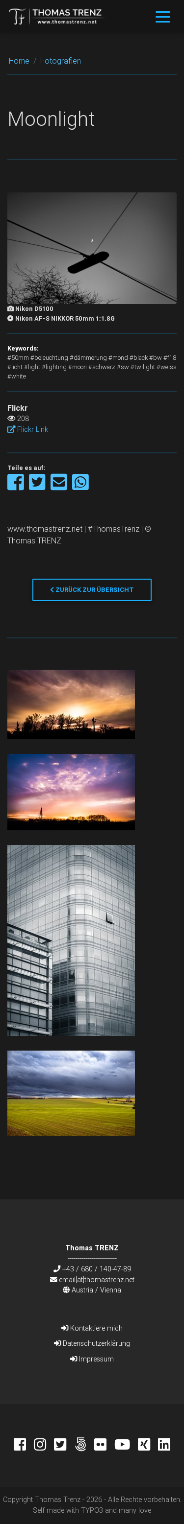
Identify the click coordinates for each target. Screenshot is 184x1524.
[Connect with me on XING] (148, 1445)
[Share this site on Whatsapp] (80, 487)
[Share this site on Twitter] (38, 487)
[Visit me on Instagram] (44, 1445)
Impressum (95, 1359)
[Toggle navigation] (163, 16)
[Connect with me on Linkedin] (164, 1445)
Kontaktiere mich (95, 1328)
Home (19, 61)
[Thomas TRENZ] (57, 16)
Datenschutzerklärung (95, 1343)
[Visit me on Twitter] (64, 1445)
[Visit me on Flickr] (104, 1445)
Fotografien (60, 61)
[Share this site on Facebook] (16, 487)
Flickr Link (31, 429)
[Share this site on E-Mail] (60, 487)
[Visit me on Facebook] (24, 1445)
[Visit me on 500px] (84, 1445)
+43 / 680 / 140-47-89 (96, 1269)
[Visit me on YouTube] (126, 1445)
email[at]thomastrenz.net (96, 1279)
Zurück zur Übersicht (94, 590)
